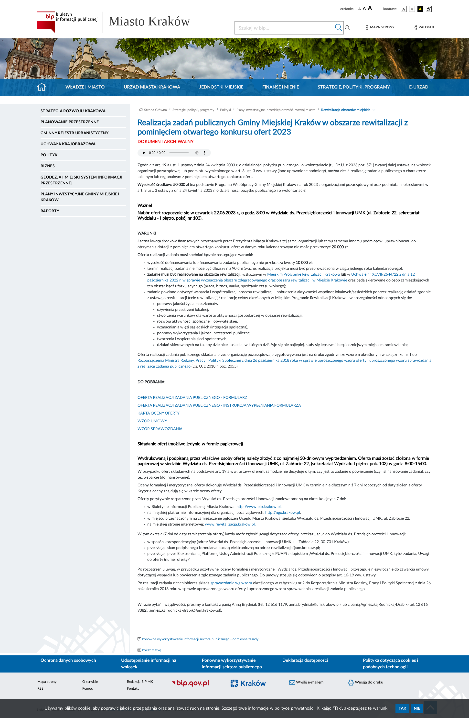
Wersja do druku (368, 682)
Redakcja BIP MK (140, 682)
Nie (417, 708)
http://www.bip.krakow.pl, (259, 507)
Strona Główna (155, 110)
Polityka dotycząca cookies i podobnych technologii (390, 663)
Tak (402, 708)
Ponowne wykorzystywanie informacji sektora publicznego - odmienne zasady (200, 639)
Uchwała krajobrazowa (68, 144)
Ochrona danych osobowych (68, 660)
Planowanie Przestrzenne (70, 122)
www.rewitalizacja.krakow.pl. (230, 524)
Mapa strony (46, 682)
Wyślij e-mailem (309, 682)
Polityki (50, 155)
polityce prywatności (294, 708)
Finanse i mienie (280, 87)
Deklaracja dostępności (305, 660)
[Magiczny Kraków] (255, 686)
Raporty (50, 211)
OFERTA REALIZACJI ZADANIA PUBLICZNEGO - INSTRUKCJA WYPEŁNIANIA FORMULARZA (219, 405)
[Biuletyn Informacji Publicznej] (197, 686)
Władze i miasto (85, 87)
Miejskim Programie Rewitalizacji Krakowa (303, 274)
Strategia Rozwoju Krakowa (73, 111)
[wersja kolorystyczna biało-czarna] (412, 9)
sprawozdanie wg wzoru (231, 583)
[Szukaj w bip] (339, 27)
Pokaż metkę (151, 650)
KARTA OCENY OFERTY (159, 413)
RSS (40, 688)
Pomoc (87, 688)
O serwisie (90, 682)
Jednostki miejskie (221, 87)
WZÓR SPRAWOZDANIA (160, 429)
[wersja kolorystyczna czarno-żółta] (420, 9)
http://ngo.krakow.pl (282, 513)
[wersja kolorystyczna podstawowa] (403, 9)
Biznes (48, 166)
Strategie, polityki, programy (354, 87)
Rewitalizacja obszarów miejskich (345, 110)
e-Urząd (418, 87)
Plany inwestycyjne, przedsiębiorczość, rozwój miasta (275, 110)
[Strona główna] (44, 87)
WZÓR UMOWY (152, 421)
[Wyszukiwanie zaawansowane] (347, 27)
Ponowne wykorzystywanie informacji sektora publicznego (232, 663)
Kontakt (133, 688)
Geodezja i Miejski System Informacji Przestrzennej (82, 180)
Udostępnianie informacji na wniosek (148, 663)
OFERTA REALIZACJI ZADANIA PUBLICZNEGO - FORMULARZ (192, 398)
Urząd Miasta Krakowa (152, 87)
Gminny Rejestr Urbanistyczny (74, 133)
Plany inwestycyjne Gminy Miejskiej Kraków (80, 197)
